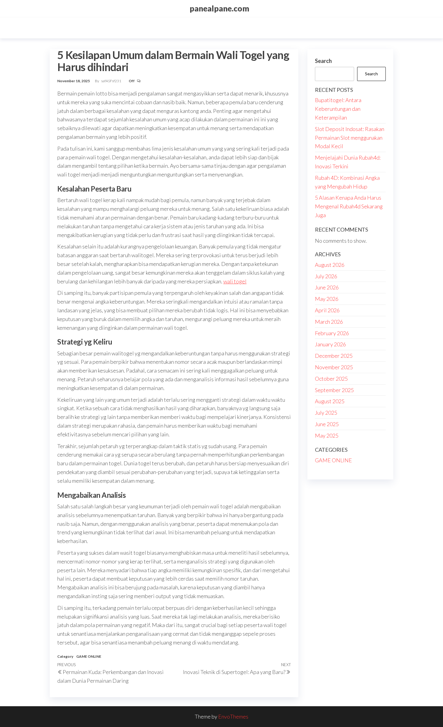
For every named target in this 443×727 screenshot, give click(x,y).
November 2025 (334, 367)
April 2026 (327, 310)
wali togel (235, 281)
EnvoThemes (233, 716)
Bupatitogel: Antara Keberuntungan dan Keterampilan (338, 109)
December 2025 (334, 355)
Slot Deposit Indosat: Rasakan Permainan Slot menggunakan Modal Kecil (349, 138)
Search (323, 61)
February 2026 (332, 333)
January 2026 (330, 344)
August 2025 (329, 401)
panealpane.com (219, 8)
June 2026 (327, 287)
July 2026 (326, 276)
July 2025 (326, 412)
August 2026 (329, 264)
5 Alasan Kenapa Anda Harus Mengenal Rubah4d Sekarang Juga (349, 206)
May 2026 (326, 298)
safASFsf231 (111, 81)
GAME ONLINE (88, 656)
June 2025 (327, 424)
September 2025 (334, 390)
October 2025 (331, 378)
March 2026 (329, 321)
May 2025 (326, 435)
